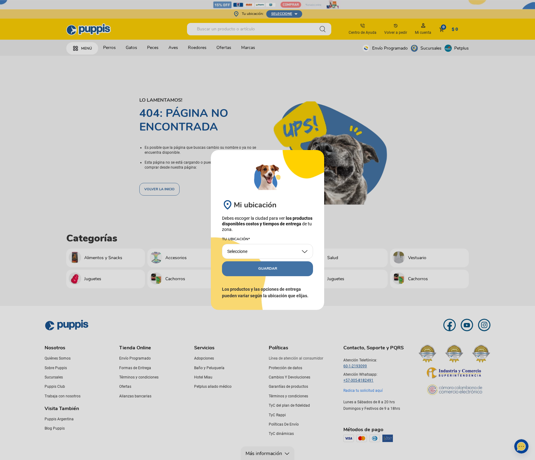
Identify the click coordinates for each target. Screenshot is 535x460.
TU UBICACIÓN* (236, 239)
